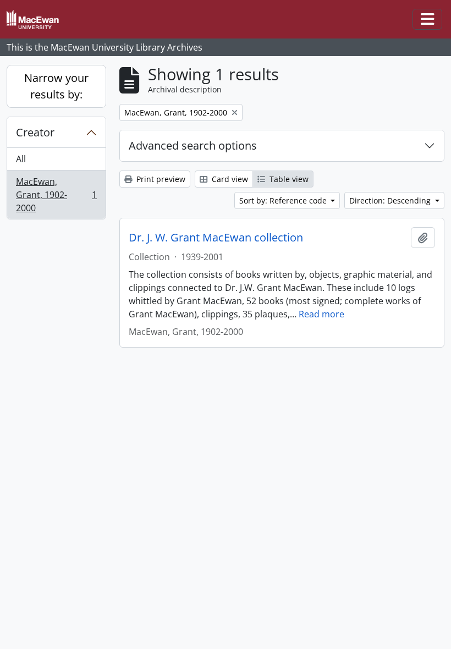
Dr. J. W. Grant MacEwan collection (216, 237)
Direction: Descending (391, 200)
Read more (321, 314)
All (21, 159)
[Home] (37, 20)
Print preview (159, 179)
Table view (288, 179)
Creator (35, 132)
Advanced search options (193, 145)
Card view (229, 179)
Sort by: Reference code (284, 200)
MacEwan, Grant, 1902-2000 (56, 194)
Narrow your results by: (56, 86)
